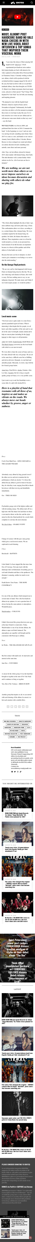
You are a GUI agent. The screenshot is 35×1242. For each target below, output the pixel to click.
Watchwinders (6, 611)
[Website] (20, 772)
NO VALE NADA (8, 70)
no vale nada (14, 730)
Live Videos (5, 29)
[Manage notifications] (30, 1237)
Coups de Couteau (13, 724)
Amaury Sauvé (18, 81)
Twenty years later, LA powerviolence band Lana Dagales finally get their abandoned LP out (19, 1232)
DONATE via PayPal (8, 1186)
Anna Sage (5, 370)
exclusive (25, 724)
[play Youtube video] (17, 17)
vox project (22, 737)
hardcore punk (19, 727)
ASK (3, 342)
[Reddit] (23, 706)
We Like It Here (7, 524)
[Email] (27, 706)
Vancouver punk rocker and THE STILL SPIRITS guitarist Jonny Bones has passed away (16, 1119)
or (16, 1186)
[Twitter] (15, 706)
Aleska (20, 370)
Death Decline (17, 342)
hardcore (8, 727)
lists (28, 727)
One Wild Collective (11, 734)
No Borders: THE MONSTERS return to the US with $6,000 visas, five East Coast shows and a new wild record (17, 919)
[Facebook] (8, 706)
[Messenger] (11, 706)
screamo (12, 737)
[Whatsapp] (19, 706)
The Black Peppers (7, 344)
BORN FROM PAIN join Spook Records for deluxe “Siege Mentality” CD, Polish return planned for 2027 (19, 1223)
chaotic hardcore (25, 721)
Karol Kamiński (16, 747)
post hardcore (25, 734)
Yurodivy (11, 373)
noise (23, 730)
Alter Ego (18, 65)
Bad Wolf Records (10, 721)
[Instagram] (18, 772)
